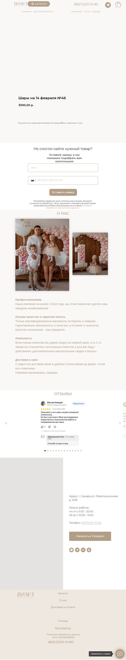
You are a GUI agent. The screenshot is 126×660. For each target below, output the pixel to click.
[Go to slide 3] (50, 450)
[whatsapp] (71, 550)
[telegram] (77, 550)
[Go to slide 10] (70, 450)
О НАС (87, 11)
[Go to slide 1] (45, 450)
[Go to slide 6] (58, 450)
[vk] (83, 550)
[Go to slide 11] (72, 450)
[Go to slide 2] (47, 450)
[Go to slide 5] (56, 450)
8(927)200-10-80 (86, 4)
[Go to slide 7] (61, 450)
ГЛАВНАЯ (26, 11)
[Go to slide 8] (64, 450)
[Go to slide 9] (67, 450)
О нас (63, 600)
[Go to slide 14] (81, 450)
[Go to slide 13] (78, 450)
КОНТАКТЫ (76, 11)
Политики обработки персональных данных (69, 206)
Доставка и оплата (63, 607)
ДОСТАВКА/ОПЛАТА (43, 11)
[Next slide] (120, 423)
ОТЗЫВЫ (96, 11)
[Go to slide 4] (53, 450)
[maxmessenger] (89, 550)
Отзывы (63, 621)
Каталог (63, 593)
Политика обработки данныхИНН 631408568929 (63, 636)
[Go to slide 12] (75, 450)
